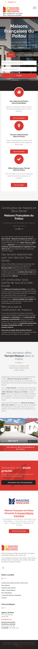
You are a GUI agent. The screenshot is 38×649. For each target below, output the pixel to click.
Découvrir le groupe (19, 531)
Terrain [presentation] (19, 55)
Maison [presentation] (10, 55)
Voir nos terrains (19, 151)
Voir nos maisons (19, 118)
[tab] (11, 55)
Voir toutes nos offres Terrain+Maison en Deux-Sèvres (20, 448)
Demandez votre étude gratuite (20, 482)
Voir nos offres (19, 185)
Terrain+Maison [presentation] (27, 55)
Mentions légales (7, 644)
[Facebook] (3, 568)
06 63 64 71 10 (12, 2)
